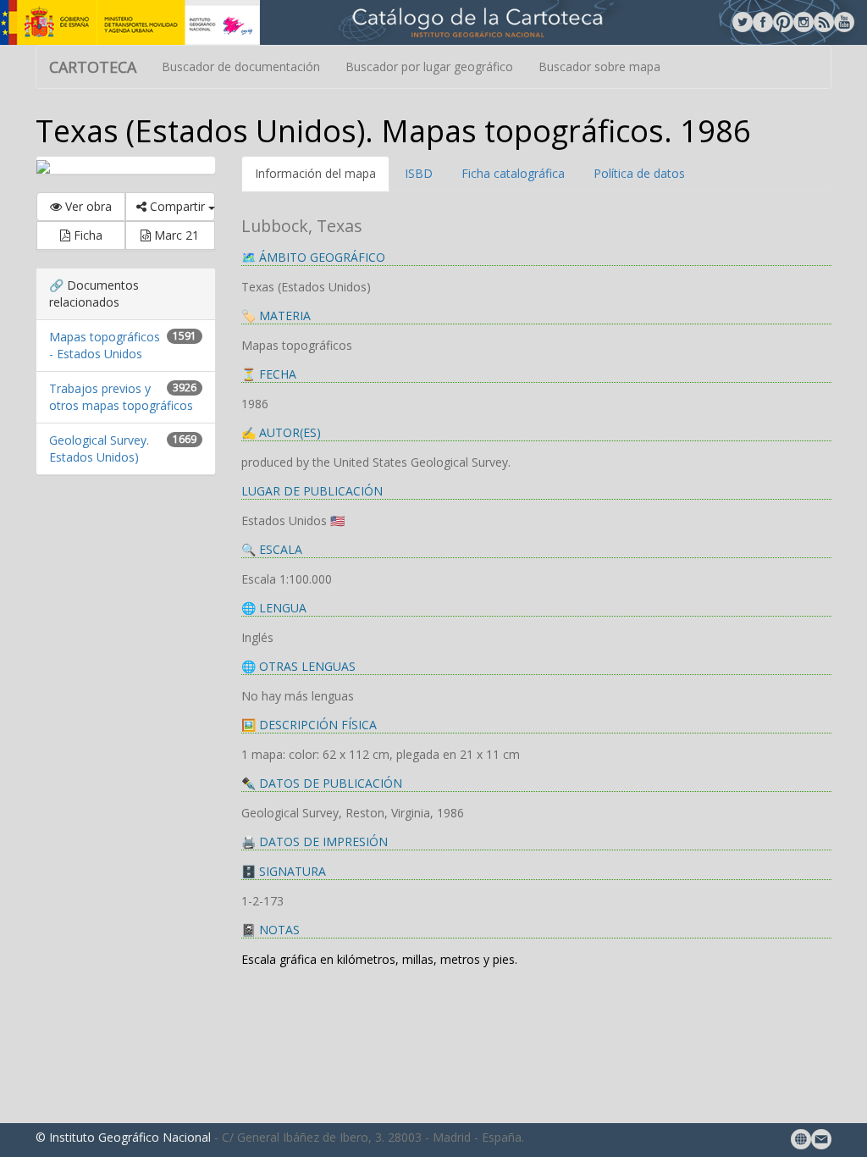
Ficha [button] (86, 235)
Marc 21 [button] (175, 235)
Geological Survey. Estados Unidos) (99, 448)
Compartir (177, 206)
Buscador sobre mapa (599, 66)
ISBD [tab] (419, 173)
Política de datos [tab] (639, 173)
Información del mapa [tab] (315, 173)
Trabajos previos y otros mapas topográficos (121, 396)
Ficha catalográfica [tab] (513, 173)
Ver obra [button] (87, 206)
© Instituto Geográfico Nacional (123, 1137)
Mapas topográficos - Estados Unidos (104, 345)
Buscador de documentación (241, 66)
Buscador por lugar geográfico (429, 66)
